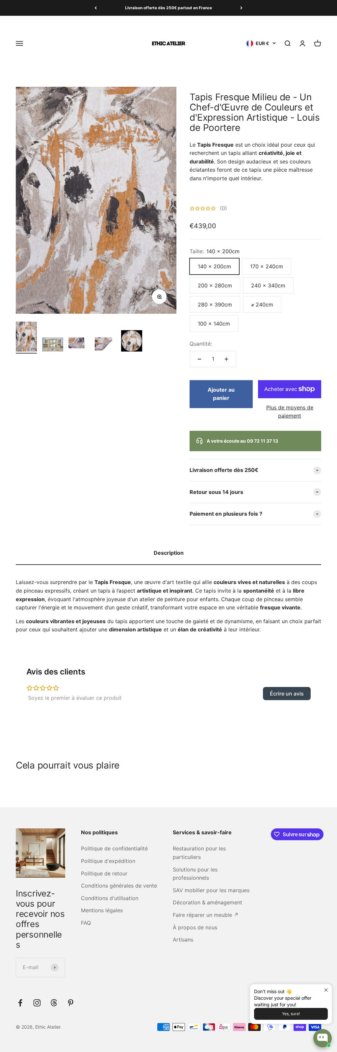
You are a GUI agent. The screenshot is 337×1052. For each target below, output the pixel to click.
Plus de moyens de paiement (289, 411)
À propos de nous (195, 927)
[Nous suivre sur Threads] (53, 1002)
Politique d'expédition (108, 861)
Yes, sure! (291, 1013)
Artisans (183, 939)
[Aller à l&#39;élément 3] (79, 345)
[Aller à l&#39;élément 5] (131, 342)
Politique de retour (104, 873)
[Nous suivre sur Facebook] (20, 1002)
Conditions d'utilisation (109, 898)
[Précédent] (95, 8)
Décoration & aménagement (207, 902)
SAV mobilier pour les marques (211, 890)
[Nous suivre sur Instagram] (37, 1002)
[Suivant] (241, 8)
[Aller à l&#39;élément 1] (26, 338)
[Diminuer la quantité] (199, 359)
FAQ (86, 922)
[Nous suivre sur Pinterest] (70, 1002)
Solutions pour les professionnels (195, 873)
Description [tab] (169, 553)
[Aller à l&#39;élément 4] (105, 345)
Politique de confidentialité (114, 848)
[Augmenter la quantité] (226, 359)
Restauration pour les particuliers (199, 852)
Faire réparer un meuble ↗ (206, 915)
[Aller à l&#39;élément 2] (52, 345)
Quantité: (201, 343)
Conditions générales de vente (119, 885)
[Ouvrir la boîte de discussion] (322, 1038)
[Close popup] (326, 990)
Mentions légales (102, 910)
